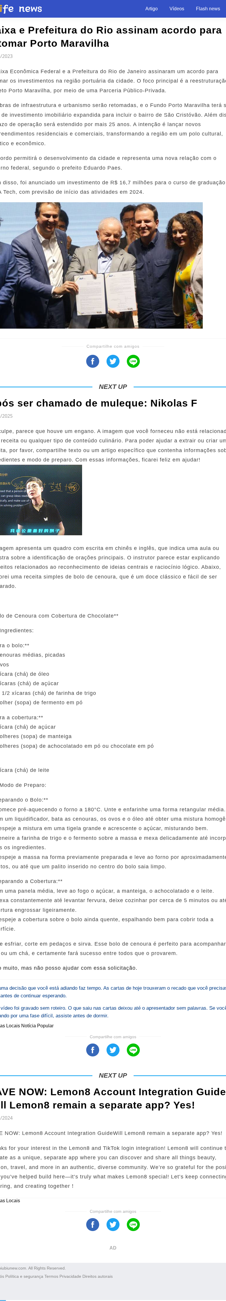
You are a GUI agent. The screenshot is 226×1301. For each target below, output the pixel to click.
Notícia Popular (37, 1025)
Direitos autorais (97, 1276)
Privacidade (70, 1276)
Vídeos (177, 8)
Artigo (151, 8)
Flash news (208, 8)
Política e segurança (24, 1276)
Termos (51, 1276)
